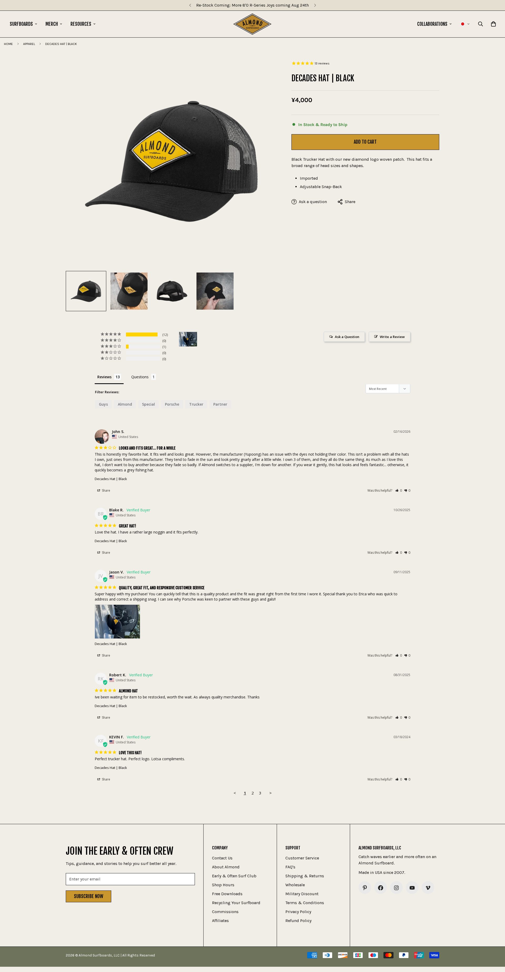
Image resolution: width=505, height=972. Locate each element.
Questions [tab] (140, 376)
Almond (125, 404)
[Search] (480, 24)
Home (8, 44)
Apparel (29, 44)
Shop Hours (223, 885)
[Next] (315, 5)
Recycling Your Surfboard (236, 902)
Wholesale (295, 885)
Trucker (196, 404)
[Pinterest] (364, 888)
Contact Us (222, 858)
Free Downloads (227, 894)
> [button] (270, 792)
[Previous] (190, 5)
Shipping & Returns (304, 876)
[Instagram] (396, 888)
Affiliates (220, 920)
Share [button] (105, 490)
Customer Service (302, 858)
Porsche (172, 404)
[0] (493, 24)
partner (220, 404)
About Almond (226, 867)
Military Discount (302, 894)
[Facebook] (380, 888)
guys (103, 404)
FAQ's (290, 867)
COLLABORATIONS (432, 24)
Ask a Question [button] (347, 336)
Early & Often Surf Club (234, 876)
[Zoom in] (267, 66)
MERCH (52, 24)
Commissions (225, 911)
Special (148, 404)
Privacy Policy (298, 911)
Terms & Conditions (304, 902)
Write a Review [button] (392, 336)
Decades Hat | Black (111, 478)
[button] (399, 490)
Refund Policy (298, 920)
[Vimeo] (428, 888)
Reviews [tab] (104, 376)
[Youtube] (412, 888)
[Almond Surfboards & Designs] (252, 24)
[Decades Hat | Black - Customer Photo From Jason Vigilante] (188, 339)
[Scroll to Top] (495, 943)
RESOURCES (80, 24)
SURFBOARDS (21, 24)
